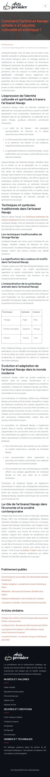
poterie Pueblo (29, 550)
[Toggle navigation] (45, 6)
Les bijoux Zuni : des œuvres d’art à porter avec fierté (24, 625)
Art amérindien (8, 45)
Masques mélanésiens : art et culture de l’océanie (22, 598)
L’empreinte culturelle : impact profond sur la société (23, 602)
